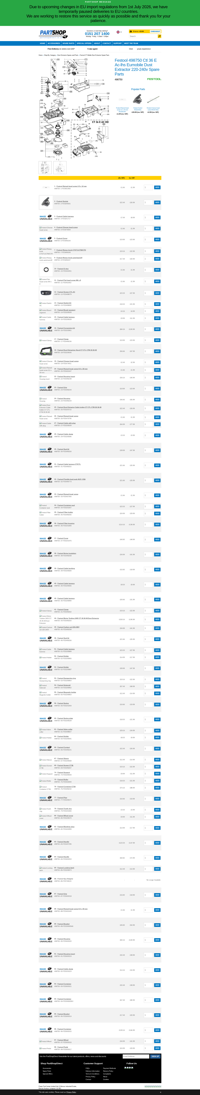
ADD (157, 187)
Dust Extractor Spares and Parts (67, 55)
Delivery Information (93, 1071)
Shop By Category (50, 55)
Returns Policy (108, 1071)
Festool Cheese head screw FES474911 (153, 109)
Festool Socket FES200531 (137, 109)
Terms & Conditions (92, 1074)
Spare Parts (68, 43)
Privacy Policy (90, 1077)
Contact (107, 43)
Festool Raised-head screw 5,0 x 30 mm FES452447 (122, 110)
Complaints (107, 1074)
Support (117, 43)
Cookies (106, 1079)
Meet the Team (131, 43)
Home (42, 43)
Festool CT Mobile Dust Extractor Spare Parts (94, 55)
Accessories (54, 43)
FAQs (88, 1068)
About (97, 43)
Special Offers (84, 43)
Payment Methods (109, 1068)
